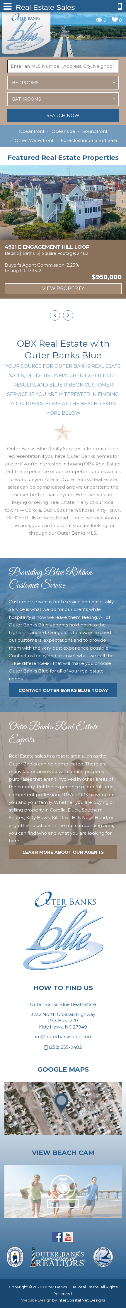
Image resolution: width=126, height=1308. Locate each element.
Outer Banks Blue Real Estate (26, 31)
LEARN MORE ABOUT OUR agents (63, 852)
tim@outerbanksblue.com (63, 1036)
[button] (63, 82)
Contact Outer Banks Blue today (63, 690)
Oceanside (63, 131)
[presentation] (55, 315)
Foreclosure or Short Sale (89, 140)
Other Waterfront (34, 140)
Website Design (36, 1300)
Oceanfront (32, 131)
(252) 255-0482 (64, 1047)
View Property (63, 288)
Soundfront (95, 131)
